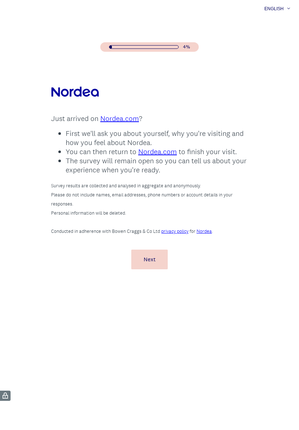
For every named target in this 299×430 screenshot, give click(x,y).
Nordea (204, 231)
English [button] (274, 8)
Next (150, 259)
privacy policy (175, 231)
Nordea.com (119, 118)
